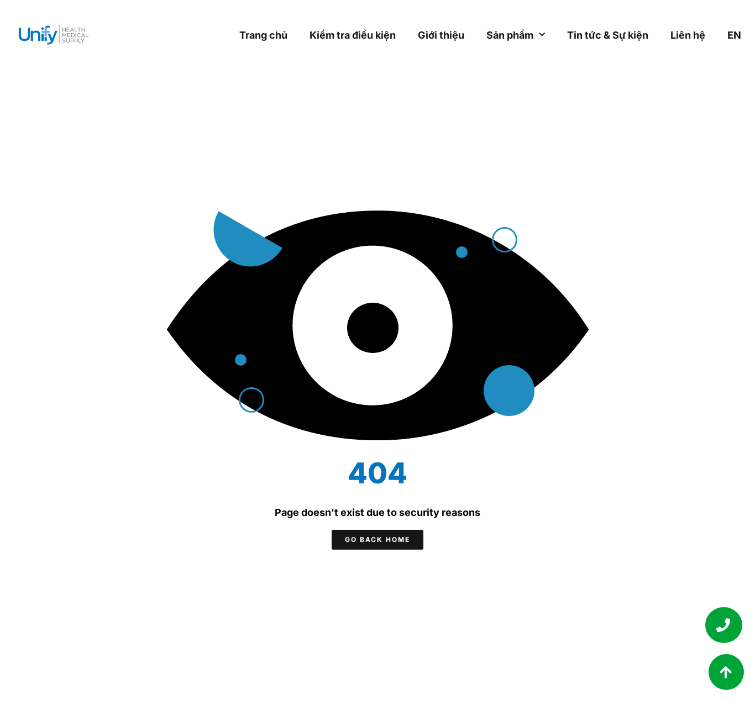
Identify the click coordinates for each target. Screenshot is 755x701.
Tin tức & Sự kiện (607, 35)
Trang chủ (263, 35)
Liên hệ (687, 35)
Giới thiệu (441, 35)
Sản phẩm (509, 35)
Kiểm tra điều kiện (353, 35)
